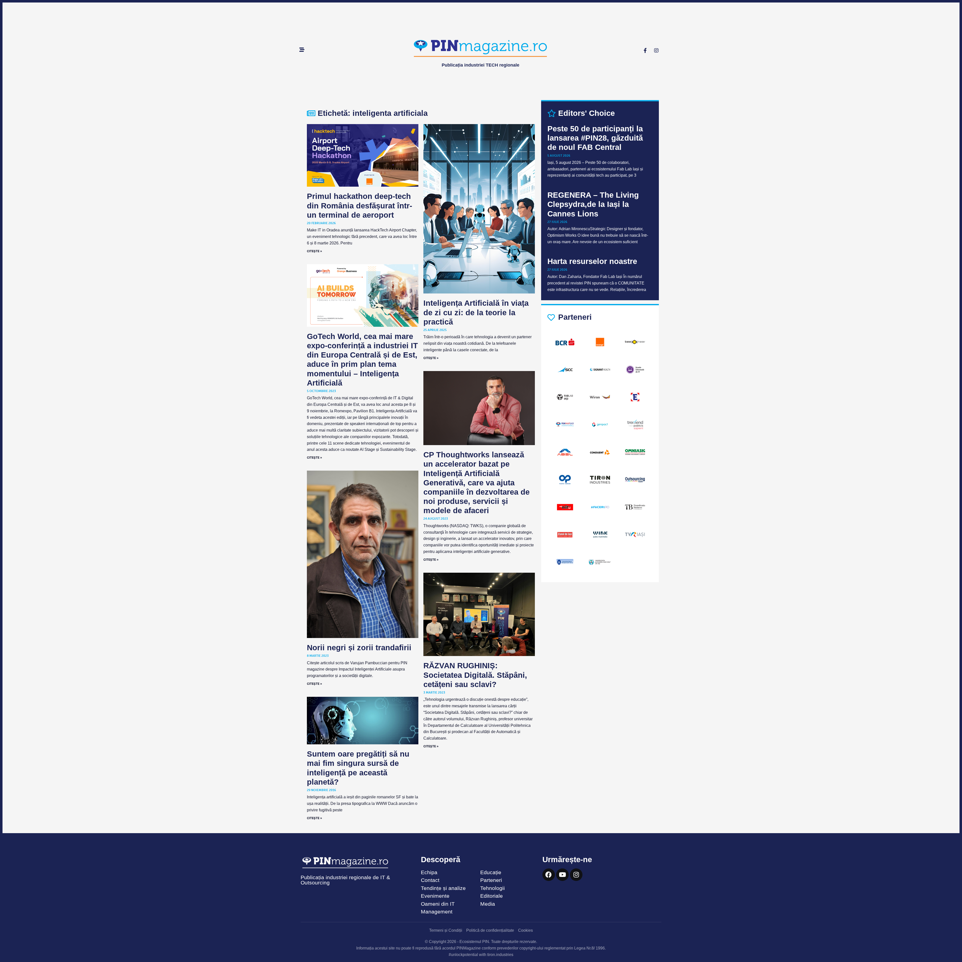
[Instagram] (656, 51)
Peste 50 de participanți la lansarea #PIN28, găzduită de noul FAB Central (595, 138)
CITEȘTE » (314, 251)
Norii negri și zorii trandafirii (359, 647)
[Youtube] (562, 874)
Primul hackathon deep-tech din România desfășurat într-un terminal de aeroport (359, 205)
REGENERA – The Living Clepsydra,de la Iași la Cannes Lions (593, 204)
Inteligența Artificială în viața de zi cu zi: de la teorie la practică (476, 312)
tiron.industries (500, 954)
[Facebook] (548, 874)
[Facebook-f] (645, 51)
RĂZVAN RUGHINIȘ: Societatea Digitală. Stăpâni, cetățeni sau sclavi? (475, 675)
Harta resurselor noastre (592, 261)
